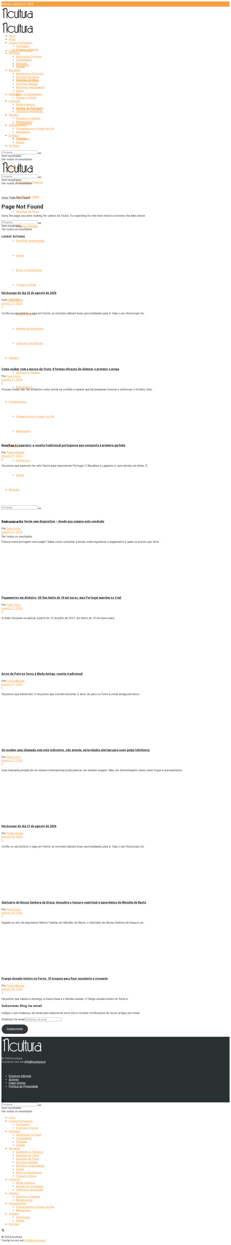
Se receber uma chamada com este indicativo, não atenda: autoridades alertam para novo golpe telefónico (75, 750)
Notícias (14, 145)
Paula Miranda (15, 452)
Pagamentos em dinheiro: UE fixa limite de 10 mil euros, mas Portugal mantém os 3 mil (61, 598)
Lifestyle (14, 101)
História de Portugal (28, 56)
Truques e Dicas (26, 97)
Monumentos (24, 387)
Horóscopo (23, 460)
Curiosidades (24, 60)
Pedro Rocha (15, 300)
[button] (33, 264)
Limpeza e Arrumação (29, 111)
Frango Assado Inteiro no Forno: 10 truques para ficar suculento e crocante (54, 979)
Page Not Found (19, 197)
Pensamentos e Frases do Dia (35, 128)
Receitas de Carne (27, 77)
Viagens (14, 115)
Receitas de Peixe (27, 211)
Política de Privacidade (23, 1086)
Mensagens (23, 132)
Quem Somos (17, 1083)
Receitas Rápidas (27, 226)
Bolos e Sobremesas (29, 94)
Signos (20, 142)
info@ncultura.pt (35, 1062)
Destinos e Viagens (28, 372)
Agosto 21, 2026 (12, 303)
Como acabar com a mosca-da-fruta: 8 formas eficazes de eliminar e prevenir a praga (60, 369)
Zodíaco (14, 135)
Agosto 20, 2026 (12, 836)
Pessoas (21, 63)
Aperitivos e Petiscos (29, 73)
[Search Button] (39, 153)
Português (22, 46)
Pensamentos (17, 125)
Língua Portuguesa (20, 42)
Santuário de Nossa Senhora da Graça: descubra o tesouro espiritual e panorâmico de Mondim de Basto (73, 902)
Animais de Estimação (29, 108)
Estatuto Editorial (20, 1076)
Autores (14, 1079)
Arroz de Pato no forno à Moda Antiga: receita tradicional (42, 674)
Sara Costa (14, 376)
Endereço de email (13, 1019)
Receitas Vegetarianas (30, 241)
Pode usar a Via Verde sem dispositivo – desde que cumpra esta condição (52, 521)
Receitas (14, 70)
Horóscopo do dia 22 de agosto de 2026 (28, 293)
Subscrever (14, 1029)
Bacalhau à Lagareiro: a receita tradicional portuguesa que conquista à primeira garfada (63, 445)
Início (12, 36)
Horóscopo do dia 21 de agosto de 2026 (28, 826)
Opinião (20, 67)
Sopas (20, 91)
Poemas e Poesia (27, 49)
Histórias (14, 94)
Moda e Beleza (25, 104)
